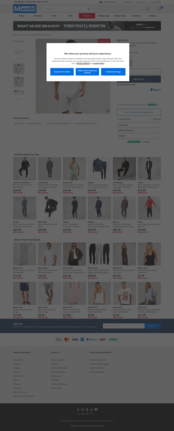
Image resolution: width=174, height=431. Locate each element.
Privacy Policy (83, 63)
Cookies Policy (98, 63)
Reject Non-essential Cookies (87, 72)
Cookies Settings (113, 72)
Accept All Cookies (62, 72)
